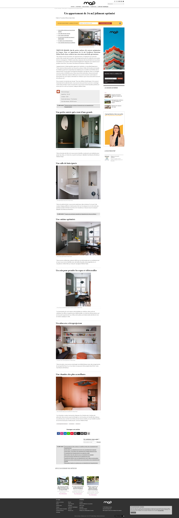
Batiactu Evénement (101, 516)
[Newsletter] (123, 1)
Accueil (56, 8)
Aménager (59, 8)
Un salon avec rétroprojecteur (65, 40)
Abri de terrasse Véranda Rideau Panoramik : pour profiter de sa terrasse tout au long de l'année (63, 488)
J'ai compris (133, 512)
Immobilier (70, 505)
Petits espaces (64, 8)
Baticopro (70, 508)
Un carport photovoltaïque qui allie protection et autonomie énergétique (78, 487)
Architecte (72, 423)
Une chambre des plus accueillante (66, 42)
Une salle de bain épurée (64, 33)
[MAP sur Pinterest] (121, 1)
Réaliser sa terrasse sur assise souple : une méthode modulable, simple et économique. (93, 488)
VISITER (73, 7)
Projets (57, 503)
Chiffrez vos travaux (60, 502)
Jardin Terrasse (71, 503)
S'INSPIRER (78, 7)
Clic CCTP (89, 516)
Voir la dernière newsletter (109, 80)
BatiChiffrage (93, 516)
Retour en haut (118, 516)
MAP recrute (81, 505)
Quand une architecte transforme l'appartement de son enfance (80, 214)
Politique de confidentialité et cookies (86, 510)
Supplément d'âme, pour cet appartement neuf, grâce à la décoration (81, 458)
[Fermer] (120, 23)
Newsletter (81, 507)
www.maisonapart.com (107, 508)
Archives (106, 82)
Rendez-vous (70, 510)
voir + (106, 92)
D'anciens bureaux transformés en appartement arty (77, 456)
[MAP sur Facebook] (115, 1)
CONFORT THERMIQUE (103, 6)
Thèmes (57, 507)
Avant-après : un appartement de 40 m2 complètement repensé (80, 449)
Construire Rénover (60, 510)
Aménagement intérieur (62, 423)
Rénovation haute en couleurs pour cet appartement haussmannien (81, 463)
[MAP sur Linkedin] (119, 1)
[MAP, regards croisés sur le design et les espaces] (89, 3)
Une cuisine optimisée (63, 35)
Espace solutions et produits (61, 508)
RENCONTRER (85, 7)
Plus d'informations (63, 493)
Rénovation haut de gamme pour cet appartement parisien (79, 454)
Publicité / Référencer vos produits (85, 503)
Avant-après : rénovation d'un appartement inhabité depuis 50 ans (80, 451)
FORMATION (93, 7)
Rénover (78, 423)
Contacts (81, 502)
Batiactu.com (83, 516)
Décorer (69, 502)
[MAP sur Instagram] (117, 1)
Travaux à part (59, 505)
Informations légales (83, 508)
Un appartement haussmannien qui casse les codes (77, 453)
